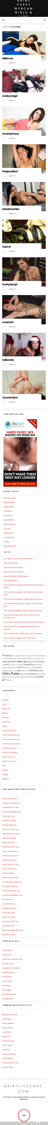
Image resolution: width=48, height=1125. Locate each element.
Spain (27, 677)
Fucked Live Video (9, 820)
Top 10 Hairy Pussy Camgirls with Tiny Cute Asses (22, 633)
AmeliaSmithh (8, 506)
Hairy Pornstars (8, 1041)
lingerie (31, 661)
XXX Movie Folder (9, 994)
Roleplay (6, 655)
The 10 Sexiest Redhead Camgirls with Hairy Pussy (22, 610)
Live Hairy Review (10, 580)
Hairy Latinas (7, 1027)
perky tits (8, 677)
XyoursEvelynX (10, 397)
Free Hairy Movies (10, 563)
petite (33, 658)
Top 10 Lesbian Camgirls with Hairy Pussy (19, 638)
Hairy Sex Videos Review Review (15, 576)
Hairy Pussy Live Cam (10, 855)
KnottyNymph (9, 284)
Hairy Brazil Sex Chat (10, 829)
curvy (31, 668)
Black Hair (6, 708)
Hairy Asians (7, 1019)
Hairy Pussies (7, 1045)
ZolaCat (6, 247)
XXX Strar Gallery (9, 934)
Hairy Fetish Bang (9, 838)
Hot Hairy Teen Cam (10, 886)
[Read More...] (4, 63)
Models (5, 774)
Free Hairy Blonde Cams (11, 812)
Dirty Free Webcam (9, 798)
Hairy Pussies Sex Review (13, 567)
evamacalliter (8, 520)
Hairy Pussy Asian (9, 730)
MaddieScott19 (9, 546)
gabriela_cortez (9, 498)
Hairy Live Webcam (9, 851)
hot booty (39, 661)
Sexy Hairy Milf (8, 926)
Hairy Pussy (10, 673)
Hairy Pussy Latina (9, 748)
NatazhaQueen (9, 502)
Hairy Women (7, 1058)
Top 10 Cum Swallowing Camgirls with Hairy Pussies (23, 622)
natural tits (12, 667)
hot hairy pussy (39, 655)
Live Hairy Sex (7, 899)
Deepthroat (29, 664)
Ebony (4, 726)
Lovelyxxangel (9, 96)
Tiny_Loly (7, 528)
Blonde (5, 713)
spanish (5, 668)
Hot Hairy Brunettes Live (11, 882)
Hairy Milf (6, 1032)
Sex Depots (6, 985)
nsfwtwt (38, 667)
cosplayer (30, 656)
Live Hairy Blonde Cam (11, 891)
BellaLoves (7, 58)
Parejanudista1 (10, 171)
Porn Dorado (7, 981)
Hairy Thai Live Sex (9, 869)
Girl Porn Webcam (9, 825)
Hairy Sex (6, 1049)
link (46, 1089)
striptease (6, 670)
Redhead (5, 779)
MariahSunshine (10, 209)
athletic (26, 668)
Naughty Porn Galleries (11, 968)
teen (29, 658)
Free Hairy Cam (8, 816)
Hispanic (9, 680)
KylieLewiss (8, 360)
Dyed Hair (6, 722)
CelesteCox (7, 511)
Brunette (12, 63)
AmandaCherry (10, 134)
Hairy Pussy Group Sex (11, 735)
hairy (14, 661)
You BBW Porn (8, 998)
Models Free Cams (9, 908)
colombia (6, 664)
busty (14, 656)
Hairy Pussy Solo (8, 757)
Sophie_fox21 (8, 533)
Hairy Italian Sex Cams (10, 847)
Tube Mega (6, 990)
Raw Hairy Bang (8, 917)
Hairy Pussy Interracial (11, 744)
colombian (6, 658)
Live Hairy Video (8, 904)
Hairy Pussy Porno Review (13, 572)
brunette (16, 677)
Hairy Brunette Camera (11, 834)
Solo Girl (33, 677)
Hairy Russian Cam (9, 860)
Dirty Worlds (7, 950)
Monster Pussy (8, 963)
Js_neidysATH (8, 537)
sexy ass (22, 661)
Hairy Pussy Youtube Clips (12, 959)
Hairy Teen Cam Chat (10, 864)
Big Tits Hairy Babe (10, 1014)
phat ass (13, 671)
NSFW (20, 667)
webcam (19, 655)
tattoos (23, 674)
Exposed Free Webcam (11, 803)
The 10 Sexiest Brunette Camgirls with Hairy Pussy (22, 599)
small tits (25, 670)
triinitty (6, 542)
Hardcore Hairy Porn (10, 1063)
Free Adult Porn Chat (10, 807)
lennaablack (8, 515)
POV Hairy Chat (8, 912)
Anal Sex (5, 700)
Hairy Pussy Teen (8, 761)
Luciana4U (7, 322)
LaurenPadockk (9, 524)
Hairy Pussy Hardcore (10, 739)
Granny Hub (7, 955)
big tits (39, 674)
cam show (31, 673)
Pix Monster (7, 977)
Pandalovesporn (8, 972)
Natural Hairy (7, 1067)
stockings (19, 665)
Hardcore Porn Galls (10, 877)
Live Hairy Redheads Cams (12, 895)
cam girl (13, 665)
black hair (40, 658)
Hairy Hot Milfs (8, 842)
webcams (7, 661)
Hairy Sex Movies (9, 1054)
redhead (39, 664)
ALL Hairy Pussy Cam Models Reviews (18, 558)
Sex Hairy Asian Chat (10, 921)
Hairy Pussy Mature (10, 752)
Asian (4, 704)
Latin (4, 765)
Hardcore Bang (8, 873)
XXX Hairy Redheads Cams (12, 930)
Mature (5, 770)
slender (13, 658)
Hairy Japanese (8, 1023)
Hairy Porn (6, 1036)
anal (19, 670)
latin (24, 656)
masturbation (22, 658)
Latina (22, 677)
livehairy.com (36, 670)
